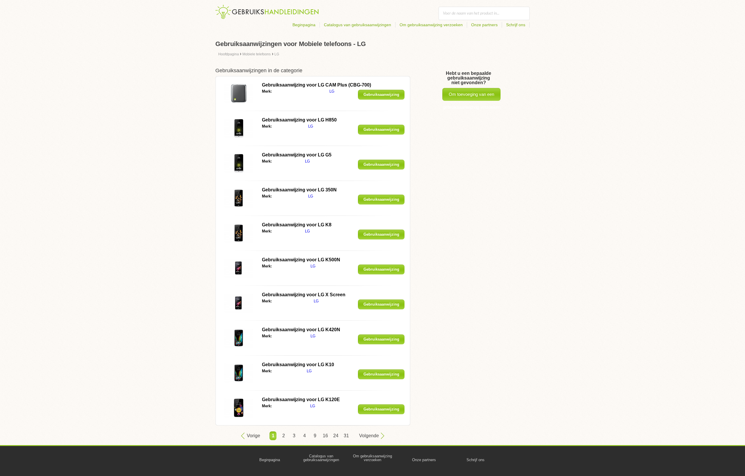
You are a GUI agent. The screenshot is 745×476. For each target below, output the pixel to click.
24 (335, 435)
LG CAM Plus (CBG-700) (316, 84)
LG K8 (296, 224)
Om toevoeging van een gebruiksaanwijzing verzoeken (471, 96)
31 (346, 435)
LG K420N (301, 329)
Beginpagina (303, 24)
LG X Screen (303, 294)
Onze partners (484, 24)
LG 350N (299, 189)
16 (325, 435)
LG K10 (298, 364)
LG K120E (301, 399)
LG (331, 91)
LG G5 (296, 154)
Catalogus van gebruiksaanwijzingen (357, 24)
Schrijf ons (515, 24)
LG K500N (301, 259)
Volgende (369, 435)
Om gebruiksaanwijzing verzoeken (431, 24)
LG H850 (299, 119)
